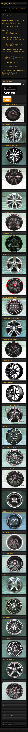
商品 (4, 705)
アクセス (5, 718)
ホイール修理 (6, 712)
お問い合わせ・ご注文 (8, 715)
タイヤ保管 (6, 709)
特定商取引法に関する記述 (8, 722)
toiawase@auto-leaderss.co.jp (11, 73)
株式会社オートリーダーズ (14, 5)
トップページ (6, 702)
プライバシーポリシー (8, 15)
